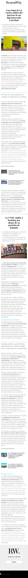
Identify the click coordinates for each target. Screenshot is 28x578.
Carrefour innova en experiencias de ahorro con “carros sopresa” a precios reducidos (16, 172)
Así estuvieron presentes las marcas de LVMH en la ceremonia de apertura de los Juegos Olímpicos (16, 182)
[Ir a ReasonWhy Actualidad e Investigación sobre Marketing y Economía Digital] (14, 2)
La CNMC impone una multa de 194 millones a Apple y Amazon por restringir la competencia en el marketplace (16, 455)
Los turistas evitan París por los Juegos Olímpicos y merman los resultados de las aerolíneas (16, 465)
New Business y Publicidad (14, 557)
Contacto (14, 562)
